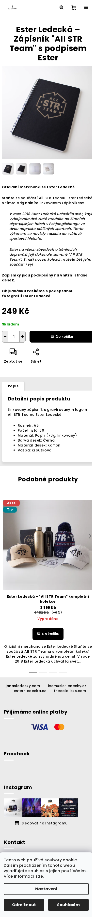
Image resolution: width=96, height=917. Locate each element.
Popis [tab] (13, 386)
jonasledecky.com (23, 685)
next (90, 536)
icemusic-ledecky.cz (67, 685)
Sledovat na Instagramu (45, 823)
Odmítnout (24, 905)
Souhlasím (68, 905)
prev (6, 536)
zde (39, 876)
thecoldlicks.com (70, 690)
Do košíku (64, 336)
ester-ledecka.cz (30, 690)
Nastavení (46, 889)
